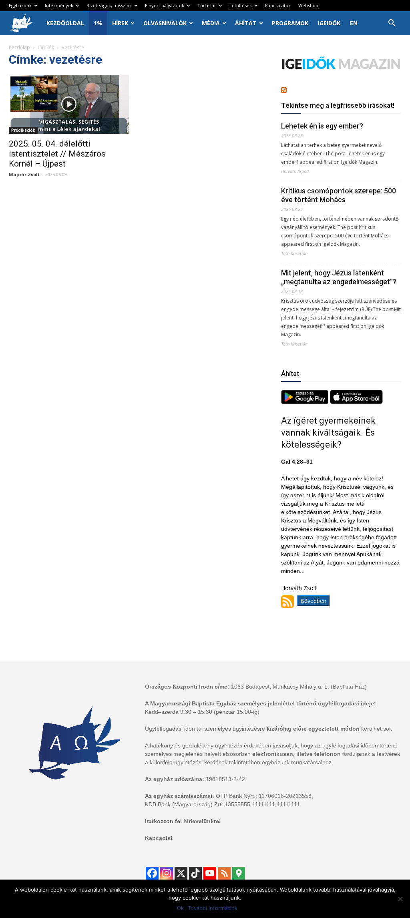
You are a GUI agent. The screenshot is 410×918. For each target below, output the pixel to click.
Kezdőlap (19, 47)
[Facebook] (152, 873)
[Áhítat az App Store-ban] (356, 402)
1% (98, 23)
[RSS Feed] (224, 873)
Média (211, 23)
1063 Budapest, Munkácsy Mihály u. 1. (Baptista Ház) (299, 686)
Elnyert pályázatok (164, 5)
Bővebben (313, 601)
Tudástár (206, 5)
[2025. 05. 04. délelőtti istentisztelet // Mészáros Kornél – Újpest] (69, 104)
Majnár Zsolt (24, 174)
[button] (391, 24)
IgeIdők (329, 23)
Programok (290, 23)
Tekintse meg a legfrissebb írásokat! (337, 105)
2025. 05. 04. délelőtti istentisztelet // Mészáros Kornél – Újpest (57, 154)
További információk (212, 908)
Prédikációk (23, 130)
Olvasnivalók (165, 23)
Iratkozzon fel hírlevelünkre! (183, 821)
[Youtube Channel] (209, 873)
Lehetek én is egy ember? (322, 126)
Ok (180, 908)
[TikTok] (195, 873)
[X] (181, 873)
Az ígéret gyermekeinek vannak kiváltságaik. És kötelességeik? (328, 433)
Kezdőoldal (65, 23)
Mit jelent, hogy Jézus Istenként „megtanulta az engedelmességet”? (338, 277)
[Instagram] (166, 873)
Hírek (120, 23)
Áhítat (246, 23)
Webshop (308, 5)
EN (354, 23)
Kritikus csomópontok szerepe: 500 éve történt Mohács (338, 195)
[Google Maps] (238, 873)
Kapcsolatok (278, 5)
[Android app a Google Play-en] (305, 402)
